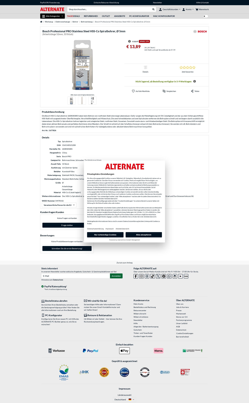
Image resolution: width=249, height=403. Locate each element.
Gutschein (138, 330)
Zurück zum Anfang (124, 263)
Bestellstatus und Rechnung (145, 307)
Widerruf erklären (141, 317)
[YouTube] (180, 276)
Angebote (119, 16)
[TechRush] (175, 276)
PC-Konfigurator (139, 16)
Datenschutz (58, 280)
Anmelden (116, 276)
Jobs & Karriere (182, 307)
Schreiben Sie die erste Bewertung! (67, 248)
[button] (169, 91)
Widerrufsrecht (140, 314)
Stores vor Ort (182, 317)
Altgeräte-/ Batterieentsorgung (146, 326)
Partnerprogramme (184, 320)
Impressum (124, 388)
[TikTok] (152, 276)
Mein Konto (138, 304)
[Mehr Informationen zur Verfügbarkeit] (195, 81)
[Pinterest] (163, 276)
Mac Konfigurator (164, 16)
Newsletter (157, 2)
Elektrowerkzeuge (63, 22)
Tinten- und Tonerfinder (143, 333)
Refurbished (91, 16)
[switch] (205, 16)
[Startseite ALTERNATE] (52, 9)
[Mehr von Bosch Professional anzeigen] (200, 33)
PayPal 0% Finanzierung (50, 2)
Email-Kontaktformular (106, 307)
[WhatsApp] (169, 276)
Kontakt (205, 2)
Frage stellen (67, 225)
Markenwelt (181, 314)
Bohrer (75, 22)
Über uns (179, 304)
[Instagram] (141, 276)
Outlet (106, 16)
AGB (178, 326)
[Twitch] (186, 276)
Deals (73, 16)
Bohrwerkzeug (86, 22)
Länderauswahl (124, 395)
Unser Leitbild (181, 323)
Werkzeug (49, 22)
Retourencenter (140, 310)
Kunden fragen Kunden (143, 336)
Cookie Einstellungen (184, 333)
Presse (178, 310)
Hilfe (198, 2)
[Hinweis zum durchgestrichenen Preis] (129, 41)
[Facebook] (136, 276)
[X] (158, 276)
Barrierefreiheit (182, 337)
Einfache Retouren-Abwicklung (106, 2)
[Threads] (147, 276)
